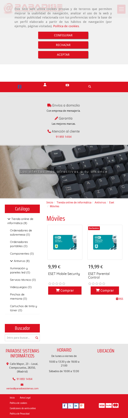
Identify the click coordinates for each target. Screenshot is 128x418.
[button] (45, 85)
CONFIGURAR (63, 35)
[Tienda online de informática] (9, 219)
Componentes (20, 253)
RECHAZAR (63, 45)
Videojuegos (19, 287)
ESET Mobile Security (64, 274)
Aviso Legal (25, 397)
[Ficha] (65, 242)
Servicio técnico (21, 279)
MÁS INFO (63, 182)
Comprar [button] (67, 290)
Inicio (12, 397)
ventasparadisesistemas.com (22, 388)
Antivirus (19, 261)
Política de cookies (66, 26)
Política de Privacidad (20, 413)
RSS (120, 298)
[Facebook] (19, 87)
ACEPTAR (63, 54)
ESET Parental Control (99, 275)
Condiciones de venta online (23, 408)
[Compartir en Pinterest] (81, 406)
